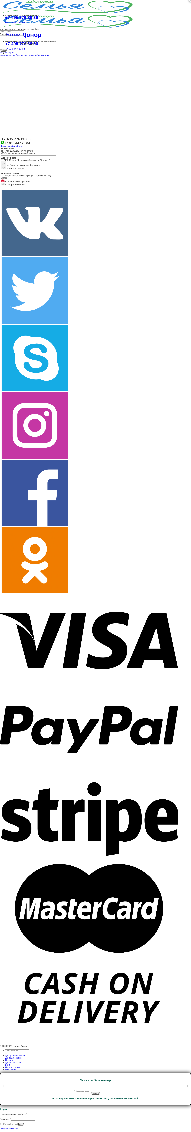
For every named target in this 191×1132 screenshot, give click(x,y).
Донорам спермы (13, 1058)
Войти (8, 1065)
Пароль (3, 34)
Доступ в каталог (13, 1062)
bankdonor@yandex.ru (11, 146)
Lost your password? (9, 1129)
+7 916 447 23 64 (15, 48)
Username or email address (13, 1114)
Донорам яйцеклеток (15, 1055)
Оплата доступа (13, 1067)
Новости (9, 1060)
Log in (20, 1124)
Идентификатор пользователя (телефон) (19, 29)
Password (5, 1119)
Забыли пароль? (8, 53)
